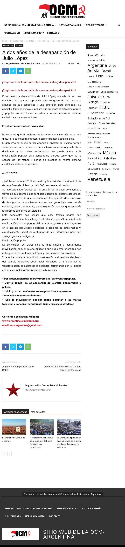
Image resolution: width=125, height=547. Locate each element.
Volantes (30, 40)
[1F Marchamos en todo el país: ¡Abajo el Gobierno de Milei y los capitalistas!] (42, 427)
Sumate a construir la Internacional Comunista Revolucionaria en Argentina (62, 494)
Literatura (108, 147)
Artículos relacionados (15, 412)
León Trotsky (95, 147)
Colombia (94, 81)
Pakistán (94, 158)
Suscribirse (92, 215)
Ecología (93, 102)
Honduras (94, 128)
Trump (116, 168)
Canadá (91, 76)
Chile (100, 76)
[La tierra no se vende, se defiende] (14, 427)
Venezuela (99, 179)
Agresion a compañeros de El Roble (18, 368)
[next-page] (9, 454)
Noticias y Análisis (70, 25)
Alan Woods (96, 55)
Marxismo (94, 153)
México (109, 152)
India (105, 128)
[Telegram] (20, 71)
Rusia (113, 163)
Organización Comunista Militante (23, 63)
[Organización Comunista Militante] (62, 11)
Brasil (106, 70)
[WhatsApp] (28, 71)
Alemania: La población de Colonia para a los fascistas (62, 368)
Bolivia (93, 70)
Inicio (4, 40)
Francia (92, 123)
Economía (105, 102)
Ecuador (92, 108)
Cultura (104, 97)
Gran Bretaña (107, 123)
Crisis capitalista (109, 91)
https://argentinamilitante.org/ (37, 390)
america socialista (96, 60)
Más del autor (38, 412)
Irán (90, 142)
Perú (91, 163)
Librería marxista (33, 32)
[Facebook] (5, 71)
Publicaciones (12, 32)
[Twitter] (13, 71)
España (110, 113)
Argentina (97, 65)
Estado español (99, 118)
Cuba (92, 96)
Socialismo (94, 168)
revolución (102, 163)
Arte (112, 65)
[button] (119, 25)
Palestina (110, 158)
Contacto (53, 32)
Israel (97, 142)
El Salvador (96, 113)
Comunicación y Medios (98, 86)
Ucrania (92, 174)
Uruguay (103, 174)
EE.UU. (105, 107)
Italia (106, 142)
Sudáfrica (106, 169)
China (109, 76)
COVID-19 (93, 91)
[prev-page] (4, 454)
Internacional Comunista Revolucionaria (29, 25)
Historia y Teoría (94, 25)
